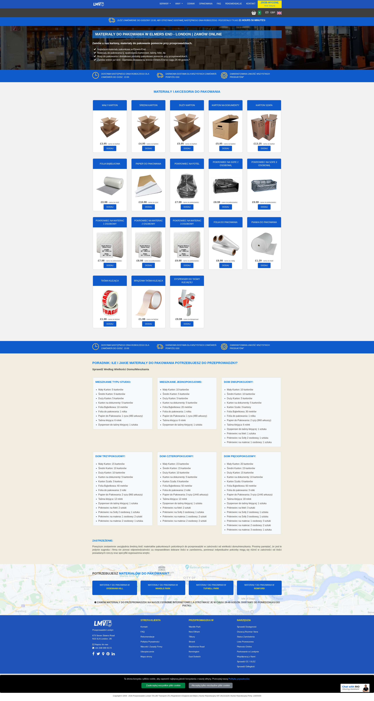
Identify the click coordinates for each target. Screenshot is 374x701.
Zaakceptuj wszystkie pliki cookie (163, 685)
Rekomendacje (233, 3)
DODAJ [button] (110, 148)
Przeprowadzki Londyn (142, 696)
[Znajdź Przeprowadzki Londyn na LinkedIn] (113, 654)
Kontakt (251, 3)
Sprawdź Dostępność (247, 627)
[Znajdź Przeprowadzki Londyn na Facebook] (93, 654)
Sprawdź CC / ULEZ (246, 661)
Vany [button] (178, 3)
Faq (219, 3)
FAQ (143, 632)
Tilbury (192, 636)
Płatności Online (244, 646)
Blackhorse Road (197, 646)
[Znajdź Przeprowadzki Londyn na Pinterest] (108, 654)
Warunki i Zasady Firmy (151, 646)
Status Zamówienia (246, 636)
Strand (192, 641)
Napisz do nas (101, 644)
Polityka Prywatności (150, 641)
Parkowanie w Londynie (248, 651)
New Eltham (194, 632)
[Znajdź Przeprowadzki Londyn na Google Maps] (103, 654)
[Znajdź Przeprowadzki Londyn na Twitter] (98, 654)
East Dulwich (195, 656)
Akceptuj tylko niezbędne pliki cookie (211, 685)
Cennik (191, 3)
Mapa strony (146, 656)
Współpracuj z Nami (246, 656)
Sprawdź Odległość (246, 666)
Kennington (194, 651)
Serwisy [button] (164, 3)
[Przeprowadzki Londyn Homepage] (98, 4)
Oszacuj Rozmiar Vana (247, 632)
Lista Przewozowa (245, 641)
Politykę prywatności (238, 679)
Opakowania (205, 3)
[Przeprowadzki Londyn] (102, 623)
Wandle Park (194, 627)
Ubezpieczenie (147, 651)
